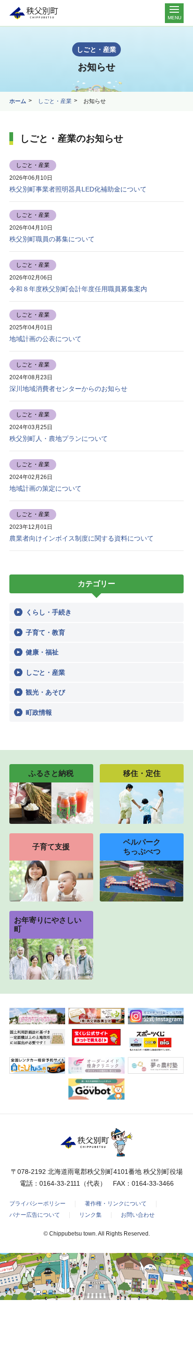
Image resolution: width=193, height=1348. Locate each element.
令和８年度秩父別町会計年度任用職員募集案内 (78, 289)
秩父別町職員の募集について (52, 239)
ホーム (17, 101)
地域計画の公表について (45, 339)
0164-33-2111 (59, 1183)
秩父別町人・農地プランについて (58, 438)
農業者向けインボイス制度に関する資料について (81, 538)
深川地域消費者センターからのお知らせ (68, 388)
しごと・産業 (55, 101)
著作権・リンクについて (116, 1203)
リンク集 (90, 1215)
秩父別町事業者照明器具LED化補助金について (78, 189)
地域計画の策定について (45, 488)
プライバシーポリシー (37, 1203)
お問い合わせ (138, 1215)
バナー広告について (34, 1215)
